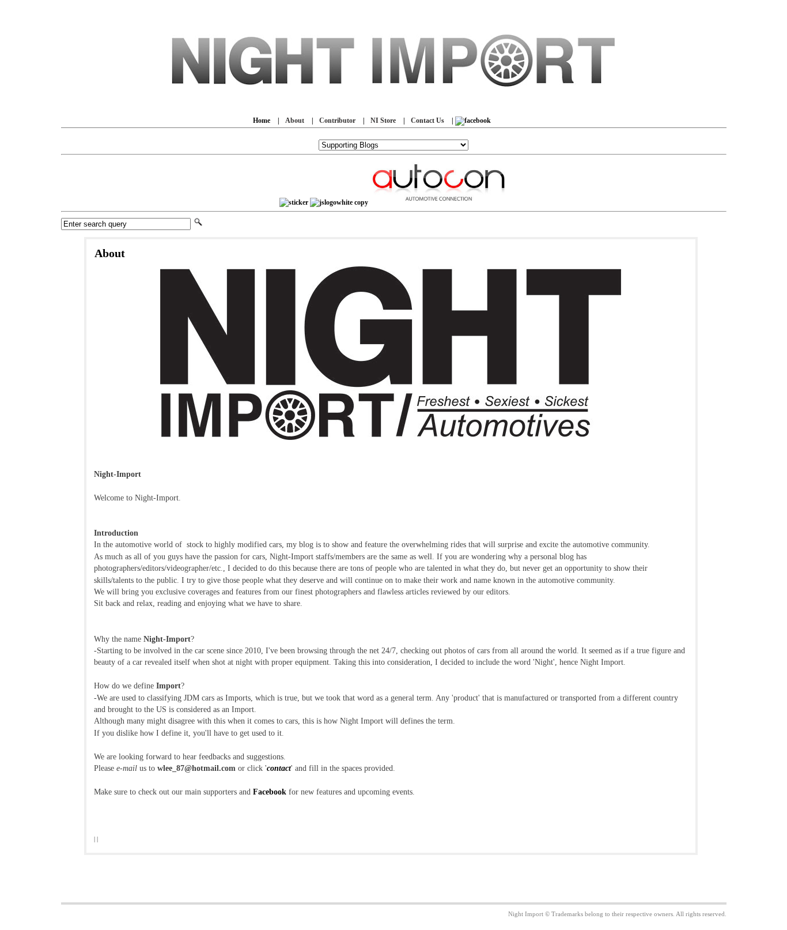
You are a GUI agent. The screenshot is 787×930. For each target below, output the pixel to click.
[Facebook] (473, 120)
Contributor (337, 120)
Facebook (269, 792)
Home (261, 120)
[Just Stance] (339, 202)
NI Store (383, 120)
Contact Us (427, 120)
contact (279, 768)
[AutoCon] (439, 202)
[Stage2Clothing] (293, 202)
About (294, 120)
